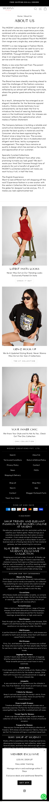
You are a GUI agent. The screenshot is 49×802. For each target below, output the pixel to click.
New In (12, 488)
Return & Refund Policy (36, 460)
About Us (36, 455)
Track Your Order (12, 498)
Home (19, 16)
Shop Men (36, 483)
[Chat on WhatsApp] (44, 797)
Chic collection (24, 441)
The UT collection (24, 361)
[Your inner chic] (24, 396)
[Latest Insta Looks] (24, 236)
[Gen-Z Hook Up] (24, 316)
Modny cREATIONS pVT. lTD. (24, 448)
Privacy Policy (13, 465)
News (12, 470)
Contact (36, 465)
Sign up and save (24, 505)
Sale (36, 488)
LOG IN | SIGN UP (24, 759)
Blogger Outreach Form (36, 493)
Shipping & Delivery (13, 475)
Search (12, 455)
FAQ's (36, 470)
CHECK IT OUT (24, 281)
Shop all (12, 483)
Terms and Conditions (13, 460)
